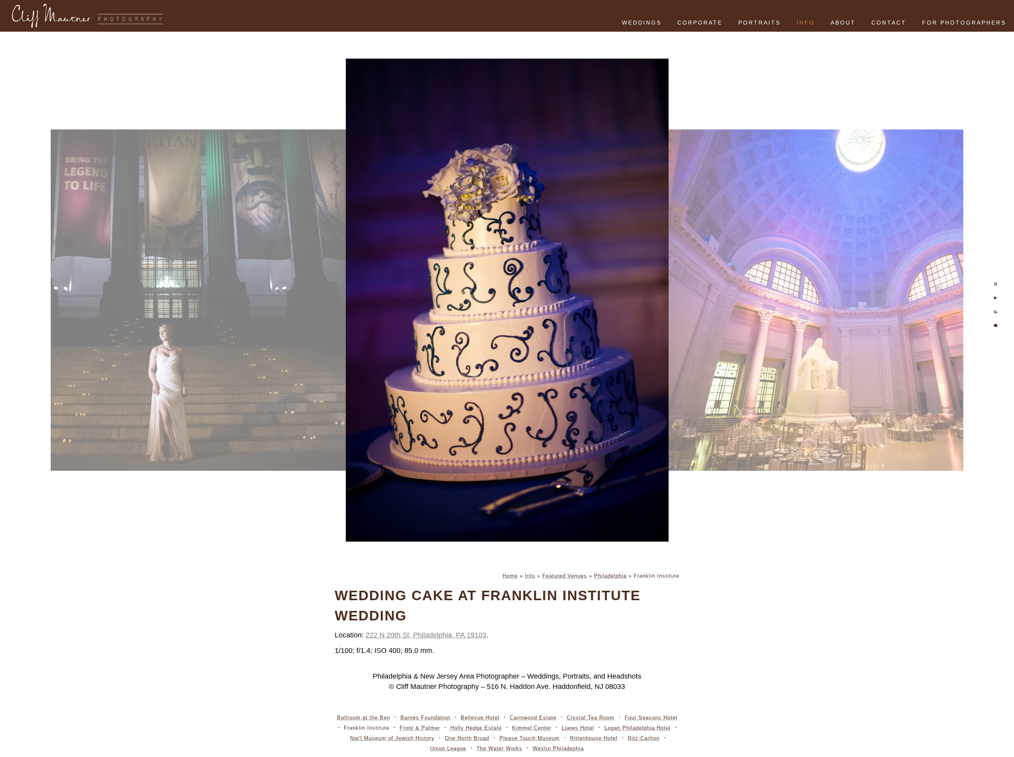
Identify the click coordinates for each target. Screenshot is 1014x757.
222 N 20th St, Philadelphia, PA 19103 (426, 635)
